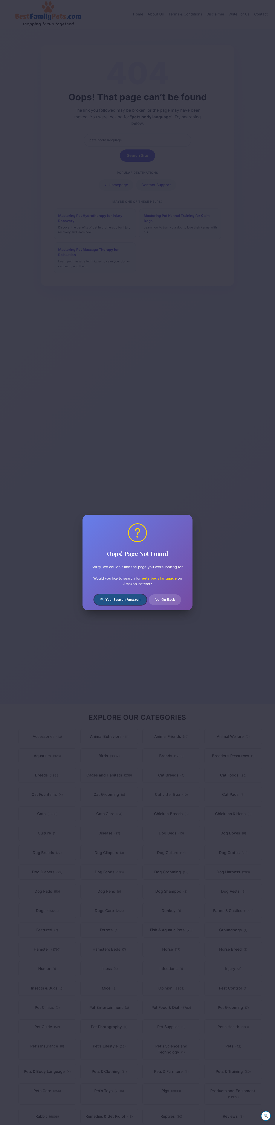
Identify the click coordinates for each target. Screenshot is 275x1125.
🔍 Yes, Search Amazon (120, 599)
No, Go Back (165, 599)
